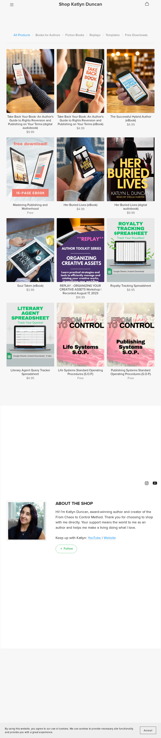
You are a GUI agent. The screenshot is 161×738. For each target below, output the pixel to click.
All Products (22, 35)
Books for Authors (48, 35)
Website (110, 538)
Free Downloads (136, 35)
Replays (95, 35)
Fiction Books (74, 35)
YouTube (95, 538)
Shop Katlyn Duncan (80, 4)
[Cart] (148, 4)
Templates (113, 35)
